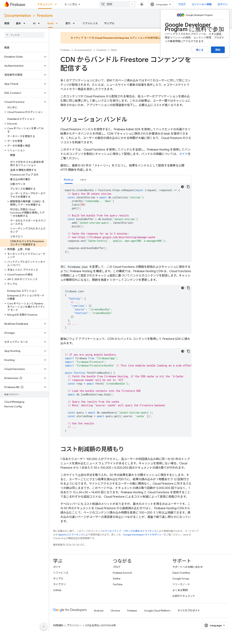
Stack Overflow (181, 572)
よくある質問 (180, 590)
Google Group (180, 578)
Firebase (65, 50)
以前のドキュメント (183, 596)
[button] (21, 56)
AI (34, 23)
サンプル (109, 23)
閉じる (200, 50)
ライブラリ (59, 584)
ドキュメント (45, 4)
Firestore (45, 15)
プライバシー (74, 625)
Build (50, 23)
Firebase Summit (122, 572)
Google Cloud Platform (157, 610)
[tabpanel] (126, 223)
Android (98, 610)
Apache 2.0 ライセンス (70, 534)
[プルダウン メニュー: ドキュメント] (57, 4)
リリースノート (181, 584)
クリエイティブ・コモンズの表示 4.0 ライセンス (130, 531)
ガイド (183, 154)
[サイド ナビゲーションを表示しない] (43, 626)
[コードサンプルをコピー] (188, 187)
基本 (18, 23)
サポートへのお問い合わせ (187, 567)
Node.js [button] (68, 179)
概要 (6, 23)
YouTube (117, 584)
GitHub (57, 590)
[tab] (69, 179)
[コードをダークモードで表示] (182, 187)
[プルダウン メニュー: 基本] (25, 23)
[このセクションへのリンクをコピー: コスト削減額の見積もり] (127, 450)
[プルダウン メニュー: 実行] (75, 23)
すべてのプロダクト (189, 610)
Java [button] (83, 179)
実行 (68, 23)
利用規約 (58, 625)
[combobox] (117, 4)
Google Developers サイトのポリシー (143, 534)
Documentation (17, 15)
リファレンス (90, 23)
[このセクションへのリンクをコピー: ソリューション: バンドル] (130, 120)
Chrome (115, 610)
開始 (217, 49)
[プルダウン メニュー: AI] (40, 23)
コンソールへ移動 (201, 4)
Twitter (117, 578)
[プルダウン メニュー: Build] (57, 23)
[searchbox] (24, 35)
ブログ (182, 4)
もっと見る (71, 4)
